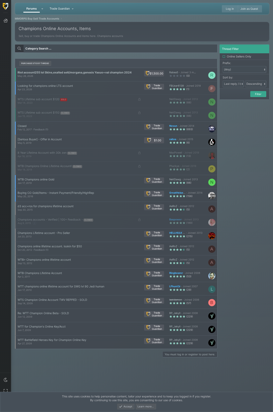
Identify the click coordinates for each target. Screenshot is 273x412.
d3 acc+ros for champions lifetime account (46, 206)
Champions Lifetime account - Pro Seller (44, 233)
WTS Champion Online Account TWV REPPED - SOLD (52, 299)
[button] (5, 379)
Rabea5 (173, 72)
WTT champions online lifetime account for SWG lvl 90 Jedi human (61, 286)
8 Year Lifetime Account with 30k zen (42, 152)
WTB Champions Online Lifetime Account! (45, 166)
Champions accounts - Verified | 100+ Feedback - (50, 219)
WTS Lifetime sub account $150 (39, 112)
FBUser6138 (176, 85)
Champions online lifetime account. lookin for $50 (50, 246)
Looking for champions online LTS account (45, 85)
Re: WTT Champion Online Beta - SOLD (43, 313)
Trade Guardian (60, 8)
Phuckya (174, 165)
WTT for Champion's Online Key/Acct (42, 326)
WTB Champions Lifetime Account (40, 273)
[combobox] (116, 48)
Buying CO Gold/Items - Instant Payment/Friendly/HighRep (56, 192)
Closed (22, 126)
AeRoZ (173, 206)
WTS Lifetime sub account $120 (38, 99)
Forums (31, 8)
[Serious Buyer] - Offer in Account (40, 139)
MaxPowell (175, 152)
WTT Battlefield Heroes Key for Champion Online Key (52, 340)
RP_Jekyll (174, 313)
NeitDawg (175, 99)
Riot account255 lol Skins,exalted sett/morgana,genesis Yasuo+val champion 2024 (75, 72)
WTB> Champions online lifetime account (44, 259)
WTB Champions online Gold (36, 179)
